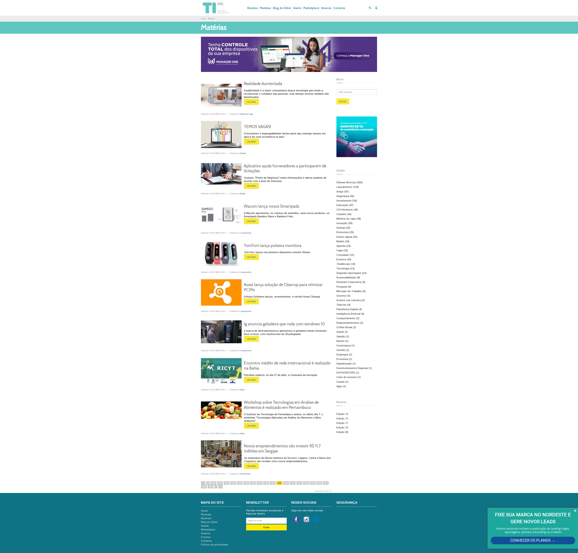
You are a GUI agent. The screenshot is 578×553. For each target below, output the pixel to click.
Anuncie (326, 8)
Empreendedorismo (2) (349, 322)
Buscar (342, 101)
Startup (243, 153)
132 (292, 483)
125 (246, 483)
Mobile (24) (342, 241)
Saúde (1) (342, 331)
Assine (297, 8)
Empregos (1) (344, 354)
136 (319, 483)
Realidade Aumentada (263, 83)
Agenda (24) (343, 246)
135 (312, 483)
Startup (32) (343, 227)
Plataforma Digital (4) (349, 309)
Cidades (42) (343, 214)
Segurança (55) (345, 196)
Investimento (245, 474)
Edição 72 (342, 418)
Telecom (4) (343, 304)
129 (272, 483)
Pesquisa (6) (343, 286)
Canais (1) (342, 381)
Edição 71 (342, 423)
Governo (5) (343, 295)
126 (253, 483)
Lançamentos (245, 233)
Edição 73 (342, 414)
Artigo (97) (342, 191)
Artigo (242, 390)
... (203, 483)
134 (306, 483)
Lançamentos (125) (347, 187)
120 (213, 483)
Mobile (242, 194)
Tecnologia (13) (345, 268)
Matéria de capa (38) (348, 218)
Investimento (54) (346, 200)
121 (219, 483)
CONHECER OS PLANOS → (532, 540)
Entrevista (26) (345, 232)
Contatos (339, 8)
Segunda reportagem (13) (351, 273)
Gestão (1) (342, 350)
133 (299, 483)
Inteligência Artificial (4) (350, 313)
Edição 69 (342, 432)
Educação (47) (344, 205)
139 (210, 487)
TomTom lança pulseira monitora (272, 245)
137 (325, 483)
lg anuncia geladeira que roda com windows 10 (284, 323)
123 (233, 483)
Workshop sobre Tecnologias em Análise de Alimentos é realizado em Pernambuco (281, 405)
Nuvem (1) (342, 341)
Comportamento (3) (347, 318)
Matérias (265, 8)
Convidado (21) (345, 255)
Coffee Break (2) (346, 327)
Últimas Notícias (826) (349, 182)
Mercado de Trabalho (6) (351, 291)
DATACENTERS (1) (347, 372)
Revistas (252, 8)
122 (226, 483)
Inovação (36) (344, 223)
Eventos (206, 537)
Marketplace (311, 8)
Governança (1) (345, 345)
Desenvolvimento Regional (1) (354, 368)
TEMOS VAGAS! (257, 126)
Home (203, 19)
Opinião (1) (342, 336)
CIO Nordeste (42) (347, 209)
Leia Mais (251, 102)
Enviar (266, 527)
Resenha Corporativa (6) (350, 282)
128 (266, 483)
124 (239, 483)
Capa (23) (342, 250)
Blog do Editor (282, 8)
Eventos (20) (343, 259)
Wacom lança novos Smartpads (271, 206)
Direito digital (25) (346, 236)
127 (259, 483)
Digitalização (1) (346, 363)
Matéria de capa (246, 114)
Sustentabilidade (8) (348, 277)
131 (286, 483)
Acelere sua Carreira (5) (350, 300)
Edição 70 (342, 427)
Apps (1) (341, 386)
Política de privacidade (214, 544)
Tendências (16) (345, 264)
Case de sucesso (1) (348, 377)
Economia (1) (344, 359)
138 (203, 487)
